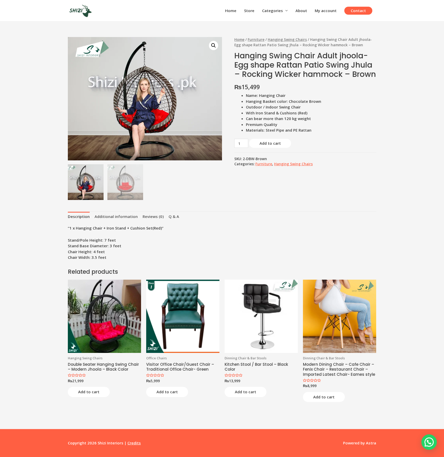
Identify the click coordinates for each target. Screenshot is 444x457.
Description (79, 216)
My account (326, 10)
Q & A (174, 216)
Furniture (256, 39)
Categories (272, 10)
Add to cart (270, 143)
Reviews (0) (153, 216)
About (301, 10)
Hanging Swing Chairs (287, 39)
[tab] (79, 217)
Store (249, 10)
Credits (134, 442)
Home (230, 10)
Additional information (116, 216)
